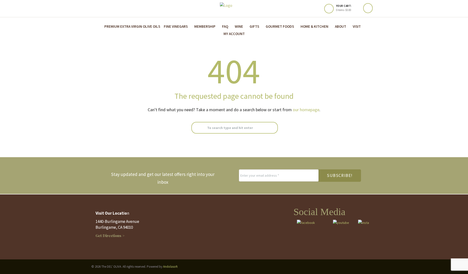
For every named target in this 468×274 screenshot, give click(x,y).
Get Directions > (110, 235)
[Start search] (196, 128)
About (340, 26)
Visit (357, 26)
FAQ (225, 26)
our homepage (306, 109)
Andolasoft (170, 267)
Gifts (254, 26)
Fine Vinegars (176, 26)
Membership (204, 26)
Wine (239, 26)
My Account (234, 33)
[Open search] (368, 8)
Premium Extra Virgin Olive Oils (132, 26)
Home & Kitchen (314, 26)
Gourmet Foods (280, 26)
